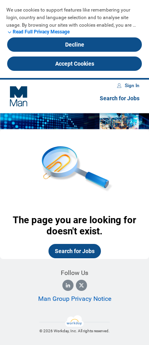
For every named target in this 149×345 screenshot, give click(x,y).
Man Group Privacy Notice (74, 298)
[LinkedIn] (68, 285)
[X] (81, 285)
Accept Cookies (74, 63)
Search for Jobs (119, 98)
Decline (74, 44)
